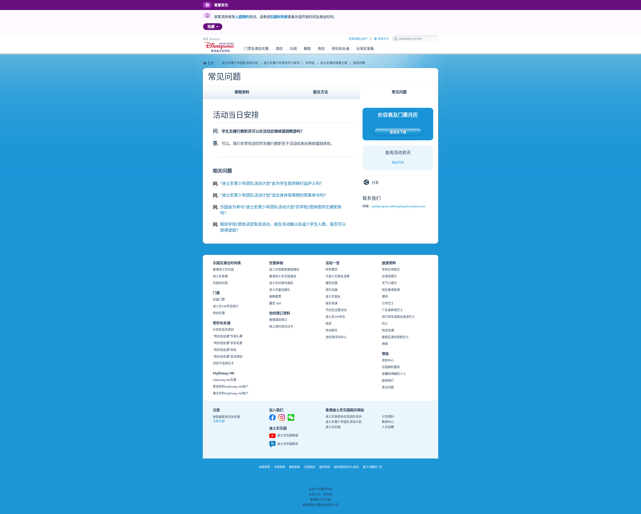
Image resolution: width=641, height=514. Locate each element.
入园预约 (242, 17)
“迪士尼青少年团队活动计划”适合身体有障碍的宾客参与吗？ (274, 195)
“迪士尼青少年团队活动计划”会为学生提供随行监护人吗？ (272, 183)
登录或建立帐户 (358, 39)
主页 (211, 63)
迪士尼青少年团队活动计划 (240, 63)
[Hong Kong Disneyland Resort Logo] (219, 47)
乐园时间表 (279, 17)
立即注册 (219, 421)
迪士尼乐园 (333, 427)
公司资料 (388, 417)
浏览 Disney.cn (211, 39)
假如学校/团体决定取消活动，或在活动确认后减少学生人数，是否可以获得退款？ (283, 227)
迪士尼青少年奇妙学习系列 (282, 63)
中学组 (309, 63)
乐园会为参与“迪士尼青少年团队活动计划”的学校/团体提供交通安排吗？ (280, 210)
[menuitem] (217, 26)
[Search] (396, 39)
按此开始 (398, 163)
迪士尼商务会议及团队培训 (344, 417)
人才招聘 (388, 427)
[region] (213, 26)
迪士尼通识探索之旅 (333, 63)
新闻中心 (388, 422)
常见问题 (359, 63)
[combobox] (415, 39)
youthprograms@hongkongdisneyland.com (399, 206)
